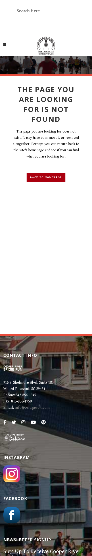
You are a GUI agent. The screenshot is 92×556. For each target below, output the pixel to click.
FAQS (21, 27)
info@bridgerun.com (32, 407)
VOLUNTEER (27, 20)
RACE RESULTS (56, 20)
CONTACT (43, 27)
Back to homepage (46, 177)
